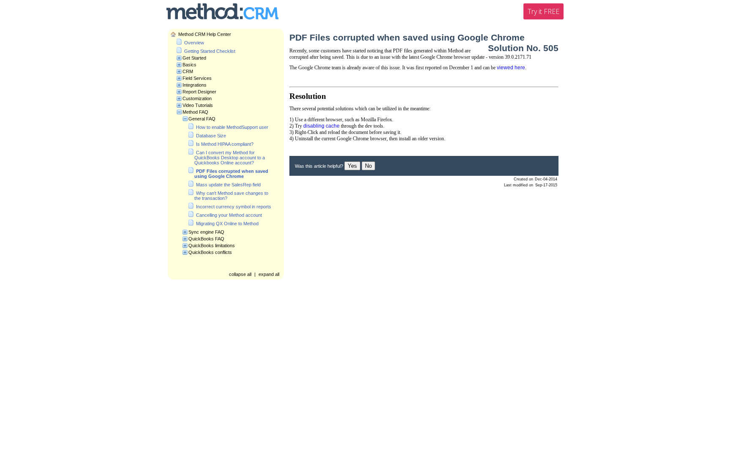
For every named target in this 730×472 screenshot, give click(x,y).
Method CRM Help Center (204, 34)
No (368, 166)
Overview (194, 42)
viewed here (511, 68)
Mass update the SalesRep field (228, 184)
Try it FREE (543, 11)
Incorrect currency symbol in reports (233, 206)
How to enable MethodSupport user (232, 127)
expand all (269, 274)
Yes (352, 166)
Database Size (211, 135)
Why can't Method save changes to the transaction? (231, 196)
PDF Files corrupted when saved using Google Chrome (231, 174)
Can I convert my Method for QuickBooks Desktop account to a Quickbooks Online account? (229, 157)
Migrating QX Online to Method (227, 223)
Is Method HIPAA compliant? (224, 144)
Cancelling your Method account (229, 215)
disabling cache (321, 126)
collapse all (240, 274)
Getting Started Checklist (209, 51)
